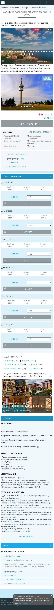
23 (27, 54)
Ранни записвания (12, 368)
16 (41, 51)
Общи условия (7, 602)
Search (37, 2)
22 (24, 54)
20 (52, 51)
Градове (26, 361)
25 (32, 54)
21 (21, 54)
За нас (3, 600)
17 (44, 51)
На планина (9, 361)
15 (38, 51)
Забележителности (12, 365)
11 (28, 51)
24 (29, 54)
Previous (3, 397)
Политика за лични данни (11, 605)
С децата (33, 365)
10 (25, 51)
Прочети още (25, 536)
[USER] (43, 3)
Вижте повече (24, 603)
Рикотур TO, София (15, 154)
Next (51, 397)
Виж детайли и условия (39, 132)
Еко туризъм (34, 368)
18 (46, 51)
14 (36, 51)
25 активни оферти (15, 166)
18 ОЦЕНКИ (11, 162)
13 (33, 51)
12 (31, 51)
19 (49, 51)
